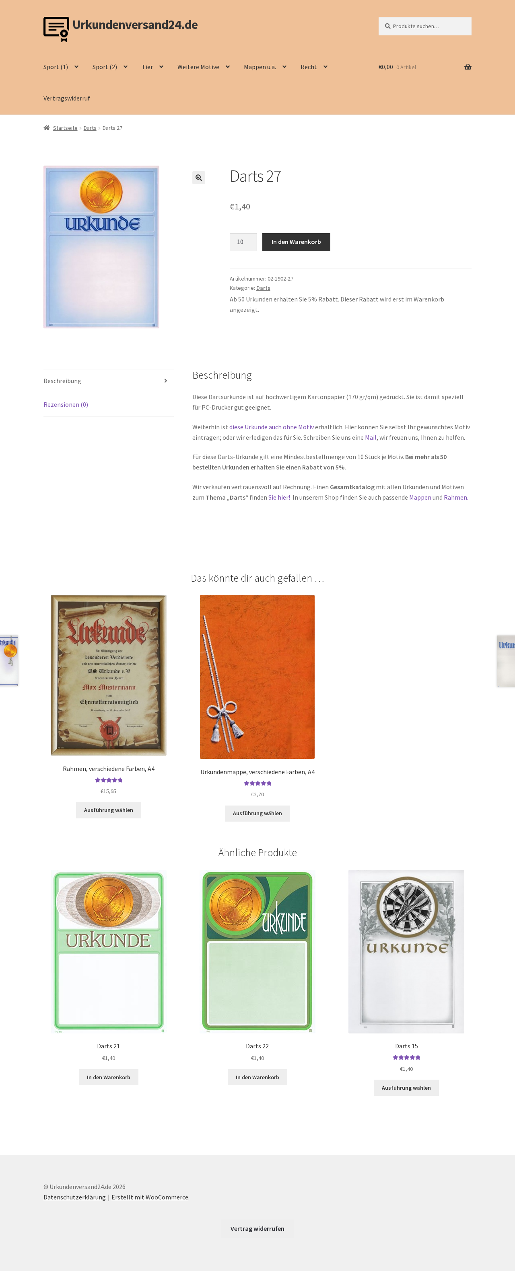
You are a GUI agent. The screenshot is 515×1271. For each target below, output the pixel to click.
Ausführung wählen (108, 810)
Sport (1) (55, 67)
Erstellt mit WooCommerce (149, 1197)
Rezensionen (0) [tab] (65, 404)
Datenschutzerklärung (74, 1197)
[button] (198, 177)
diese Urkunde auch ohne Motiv (271, 427)
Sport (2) (105, 67)
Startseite (65, 127)
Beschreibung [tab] (62, 381)
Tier (147, 67)
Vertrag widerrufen (257, 1228)
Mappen (421, 497)
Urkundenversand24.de (135, 25)
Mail (371, 437)
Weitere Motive (198, 67)
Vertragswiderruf (66, 98)
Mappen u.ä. (260, 67)
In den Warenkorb (296, 242)
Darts (90, 127)
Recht (309, 67)
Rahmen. (456, 497)
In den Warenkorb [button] (108, 1077)
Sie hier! (279, 497)
